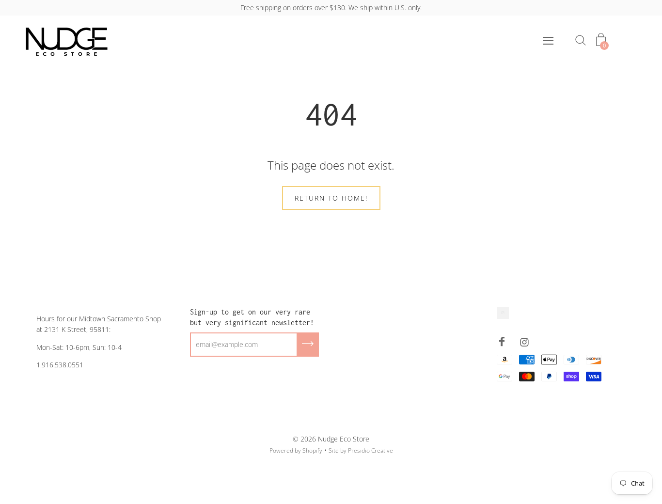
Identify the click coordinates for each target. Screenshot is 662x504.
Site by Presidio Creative (361, 450)
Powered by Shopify (295, 450)
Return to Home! (331, 198)
